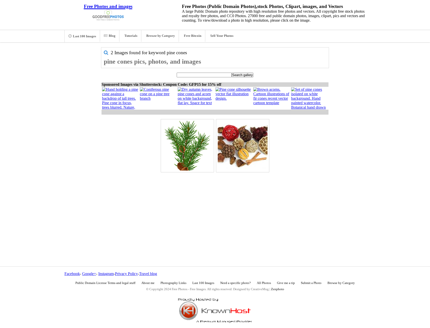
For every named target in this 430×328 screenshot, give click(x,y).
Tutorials (130, 36)
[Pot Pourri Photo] (242, 145)
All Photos (264, 283)
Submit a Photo (311, 283)
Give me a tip (286, 283)
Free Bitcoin (192, 36)
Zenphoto (277, 289)
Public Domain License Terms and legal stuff (105, 283)
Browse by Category (160, 36)
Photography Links (173, 283)
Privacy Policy (126, 274)
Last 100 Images (84, 36)
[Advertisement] (215, 208)
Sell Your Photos (221, 36)
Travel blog (148, 274)
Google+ (89, 274)
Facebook (72, 274)
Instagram (106, 274)
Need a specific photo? (235, 283)
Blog (112, 36)
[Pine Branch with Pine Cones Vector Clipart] (187, 145)
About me (148, 283)
